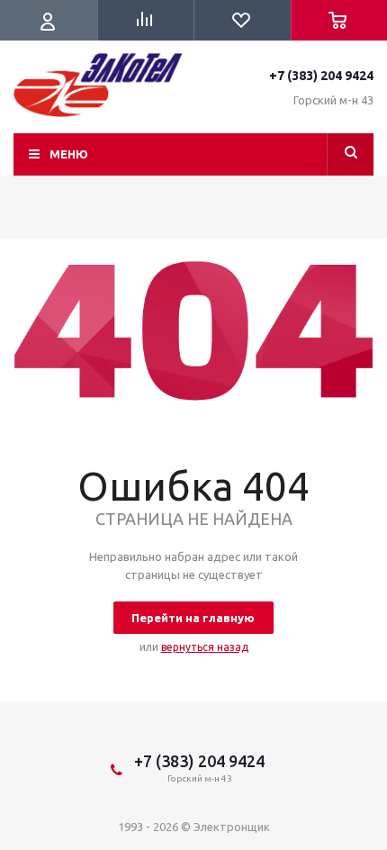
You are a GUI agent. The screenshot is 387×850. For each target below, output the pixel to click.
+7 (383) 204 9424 (321, 75)
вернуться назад (204, 647)
